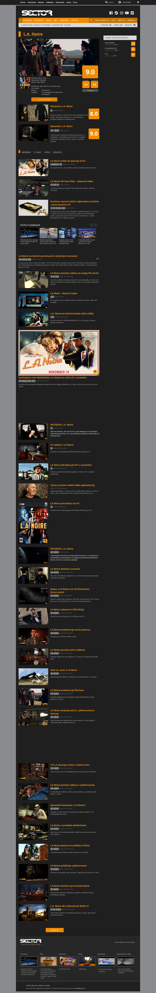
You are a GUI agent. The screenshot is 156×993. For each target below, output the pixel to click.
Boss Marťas (110, 43)
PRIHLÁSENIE (127, 2)
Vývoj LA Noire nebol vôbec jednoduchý (72, 485)
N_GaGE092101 (111, 48)
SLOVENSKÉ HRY (57, 25)
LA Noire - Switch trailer (63, 293)
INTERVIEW (46, 25)
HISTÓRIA (29, 25)
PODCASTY (37, 25)
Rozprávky (60, 2)
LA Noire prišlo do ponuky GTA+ (68, 160)
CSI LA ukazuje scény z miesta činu (69, 764)
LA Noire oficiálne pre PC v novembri (71, 464)
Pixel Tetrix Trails (65, 969)
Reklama (41, 985)
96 (47, 439)
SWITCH (121, 20)
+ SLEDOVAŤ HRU (44, 99)
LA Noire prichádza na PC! (64, 503)
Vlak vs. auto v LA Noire (63, 670)
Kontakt (47, 985)
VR (58, 184)
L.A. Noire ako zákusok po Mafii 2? (69, 905)
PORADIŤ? (128, 25)
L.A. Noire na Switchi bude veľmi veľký (71, 313)
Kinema (41, 2)
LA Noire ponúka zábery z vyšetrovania (72, 784)
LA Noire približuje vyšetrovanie (68, 865)
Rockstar (43, 80)
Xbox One (58, 208)
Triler (44, 78)
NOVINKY (27, 20)
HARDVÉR (64, 20)
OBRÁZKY (57, 152)
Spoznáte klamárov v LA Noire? (68, 805)
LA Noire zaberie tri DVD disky (67, 609)
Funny (68, 2)
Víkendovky (82, 969)
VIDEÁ (48, 20)
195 (47, 563)
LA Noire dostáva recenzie (65, 568)
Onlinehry (50, 2)
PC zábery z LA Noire (61, 444)
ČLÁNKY (37, 152)
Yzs (106, 54)
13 (47, 195)
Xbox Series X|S (55, 164)
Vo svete (86, 80)
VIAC (54, 930)
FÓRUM (74, 20)
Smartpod (32, 2)
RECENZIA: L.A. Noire (61, 424)
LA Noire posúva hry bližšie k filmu (70, 845)
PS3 (52, 552)
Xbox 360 (56, 552)
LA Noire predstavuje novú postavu (70, 629)
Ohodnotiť (90, 90)
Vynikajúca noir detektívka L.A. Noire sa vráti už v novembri (53, 377)
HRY (55, 20)
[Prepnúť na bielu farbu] (138, 2)
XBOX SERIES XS (102, 20)
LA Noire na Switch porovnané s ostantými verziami (48, 255)
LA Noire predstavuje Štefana (67, 690)
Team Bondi (40, 82)
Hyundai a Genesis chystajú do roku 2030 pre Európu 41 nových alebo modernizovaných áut (29, 971)
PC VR (54, 184)
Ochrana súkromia (31, 985)
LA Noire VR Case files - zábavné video (71, 181)
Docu (75, 2)
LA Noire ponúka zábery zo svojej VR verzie (74, 273)
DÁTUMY (67, 25)
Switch (63, 208)
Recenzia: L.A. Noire (61, 106)
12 (47, 175)
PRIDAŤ (116, 25)
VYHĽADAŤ (104, 25)
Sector (23, 2)
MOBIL (131, 20)
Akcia (39, 78)
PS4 (54, 208)
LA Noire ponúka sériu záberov (67, 649)
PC (91, 20)
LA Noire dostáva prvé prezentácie (69, 885)
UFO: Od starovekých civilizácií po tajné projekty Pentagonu (126, 971)
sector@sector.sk (79, 988)
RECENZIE (38, 20)
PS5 (113, 20)
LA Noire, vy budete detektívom (68, 825)
